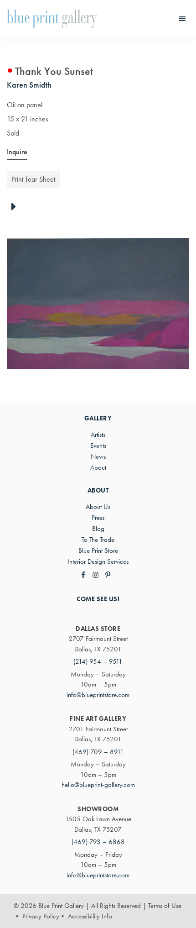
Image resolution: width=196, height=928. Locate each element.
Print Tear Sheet (33, 179)
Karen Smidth (29, 84)
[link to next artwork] (16, 207)
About (98, 467)
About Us (98, 506)
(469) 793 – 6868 (98, 841)
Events (98, 445)
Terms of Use (164, 905)
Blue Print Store (98, 550)
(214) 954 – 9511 (98, 661)
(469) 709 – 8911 (98, 751)
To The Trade (98, 539)
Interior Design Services (98, 561)
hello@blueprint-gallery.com (98, 784)
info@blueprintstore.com (98, 694)
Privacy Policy (40, 916)
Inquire (17, 152)
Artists (98, 434)
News (98, 456)
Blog (98, 528)
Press (98, 517)
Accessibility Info (90, 916)
